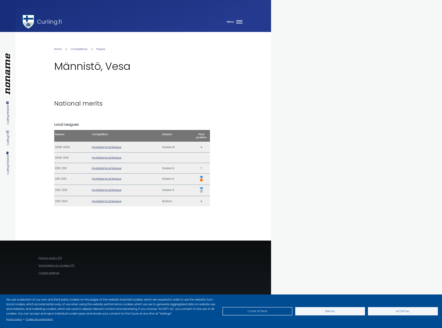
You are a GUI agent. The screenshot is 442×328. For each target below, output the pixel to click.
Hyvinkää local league (106, 147)
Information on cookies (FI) (56, 266)
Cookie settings (257, 311)
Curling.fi (49, 22)
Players (101, 49)
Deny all (330, 311)
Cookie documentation (39, 319)
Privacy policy (14, 319)
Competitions (79, 49)
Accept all (403, 311)
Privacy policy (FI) (50, 258)
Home (58, 49)
